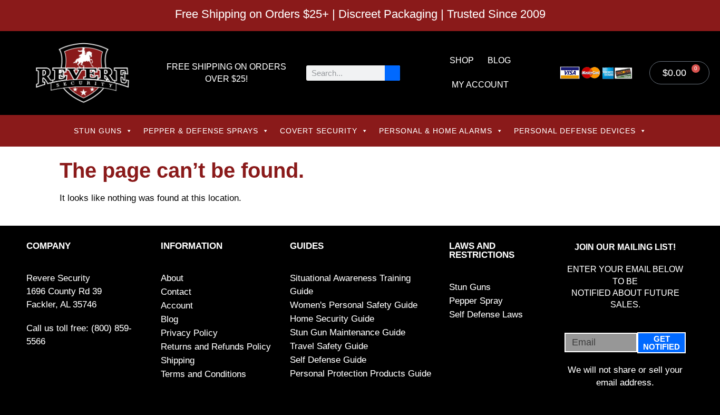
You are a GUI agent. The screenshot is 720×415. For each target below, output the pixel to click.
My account (480, 84)
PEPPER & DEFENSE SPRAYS (200, 131)
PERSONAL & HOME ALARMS (435, 131)
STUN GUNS (98, 131)
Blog (499, 60)
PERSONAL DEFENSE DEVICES (575, 131)
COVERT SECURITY (318, 131)
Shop (462, 60)
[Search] (392, 73)
